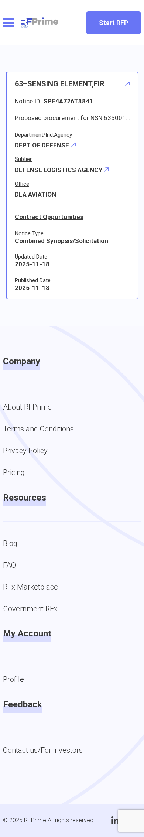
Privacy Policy (25, 450)
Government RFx (30, 608)
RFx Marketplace (30, 587)
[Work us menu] (8, 22)
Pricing (14, 472)
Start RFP (113, 23)
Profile (13, 679)
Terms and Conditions (38, 428)
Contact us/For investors (43, 750)
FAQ (9, 565)
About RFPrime (27, 407)
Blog (10, 543)
